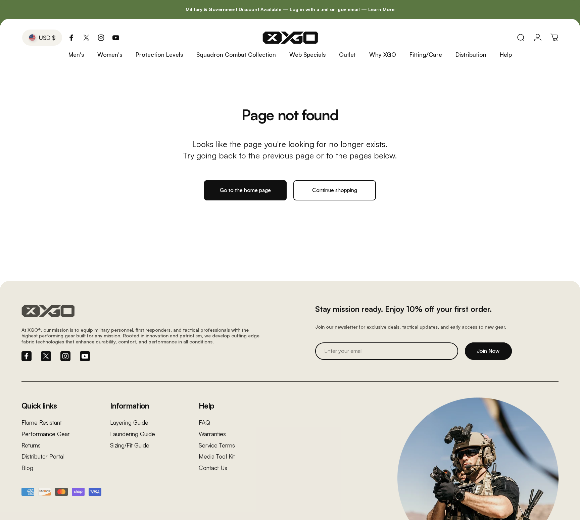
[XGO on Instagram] (101, 37)
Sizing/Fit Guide (129, 445)
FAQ (204, 422)
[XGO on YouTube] (115, 37)
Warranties (212, 433)
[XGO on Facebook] (71, 37)
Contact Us (213, 467)
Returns (31, 445)
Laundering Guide (132, 433)
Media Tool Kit (217, 456)
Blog (27, 467)
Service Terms (217, 445)
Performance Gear (45, 433)
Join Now (488, 350)
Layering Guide (129, 422)
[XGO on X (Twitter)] (86, 37)
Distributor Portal (42, 456)
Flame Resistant (41, 422)
